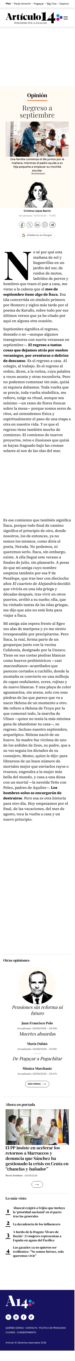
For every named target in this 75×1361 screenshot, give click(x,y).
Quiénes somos (15, 1327)
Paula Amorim (22, 3)
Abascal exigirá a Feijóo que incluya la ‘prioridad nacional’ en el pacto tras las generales (39, 1212)
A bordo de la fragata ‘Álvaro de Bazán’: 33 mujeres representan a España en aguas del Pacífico (37, 1236)
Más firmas (34, 1084)
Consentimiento (26, 1332)
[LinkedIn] (37, 225)
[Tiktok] (31, 1317)
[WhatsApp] (45, 225)
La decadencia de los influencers (36, 1224)
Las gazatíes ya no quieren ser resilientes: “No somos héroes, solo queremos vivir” (38, 1251)
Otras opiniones (16, 960)
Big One (51, 3)
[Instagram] (16, 1317)
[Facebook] (22, 225)
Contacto (31, 1327)
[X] (29, 225)
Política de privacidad (52, 1327)
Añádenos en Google (39, 235)
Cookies (10, 1332)
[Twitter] (8, 1317)
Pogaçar (39, 3)
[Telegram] (52, 225)
